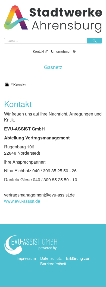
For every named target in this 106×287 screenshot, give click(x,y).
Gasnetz (53, 66)
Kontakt (38, 51)
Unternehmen (61, 51)
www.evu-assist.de (22, 201)
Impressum (26, 258)
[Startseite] (7, 84)
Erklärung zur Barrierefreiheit (65, 261)
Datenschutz (51, 258)
